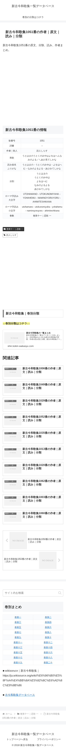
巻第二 (48, 617)
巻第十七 (18, 657)
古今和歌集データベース (20, 694)
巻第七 (18, 632)
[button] (60, 593)
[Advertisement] (33, 89)
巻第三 (18, 622)
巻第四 (48, 622)
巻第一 (18, 617)
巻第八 (48, 632)
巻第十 (48, 637)
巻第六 (48, 627)
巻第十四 (48, 647)
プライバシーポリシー (49, 739)
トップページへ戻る (17, 739)
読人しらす (11, 235)
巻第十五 (18, 652)
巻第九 (18, 637)
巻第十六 (48, 652)
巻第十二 (48, 642)
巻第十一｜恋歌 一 (14, 229)
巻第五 (18, 627)
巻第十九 (18, 662)
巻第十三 (18, 647)
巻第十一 (18, 642)
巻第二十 (48, 662)
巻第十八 (48, 657)
